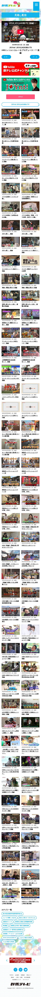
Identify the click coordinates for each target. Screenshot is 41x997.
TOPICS (11, 975)
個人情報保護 (27, 977)
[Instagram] (20, 970)
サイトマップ (26, 979)
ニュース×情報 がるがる (9, 917)
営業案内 (23, 975)
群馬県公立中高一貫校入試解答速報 (20, 925)
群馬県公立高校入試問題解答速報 (23, 921)
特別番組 (5, 925)
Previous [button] (6, 960)
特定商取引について (16, 979)
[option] (20, 960)
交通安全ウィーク (7, 921)
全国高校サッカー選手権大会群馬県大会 (13, 929)
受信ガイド (29, 975)
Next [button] (34, 960)
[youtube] (25, 970)
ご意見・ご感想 (19, 977)
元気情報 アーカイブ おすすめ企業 (12, 933)
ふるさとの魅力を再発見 (25, 937)
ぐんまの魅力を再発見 (8, 941)
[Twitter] (15, 970)
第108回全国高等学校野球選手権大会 (12, 913)
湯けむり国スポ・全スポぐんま (27, 917)
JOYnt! (20, 96)
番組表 (12, 977)
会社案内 (17, 975)
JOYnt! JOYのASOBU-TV (9, 937)
